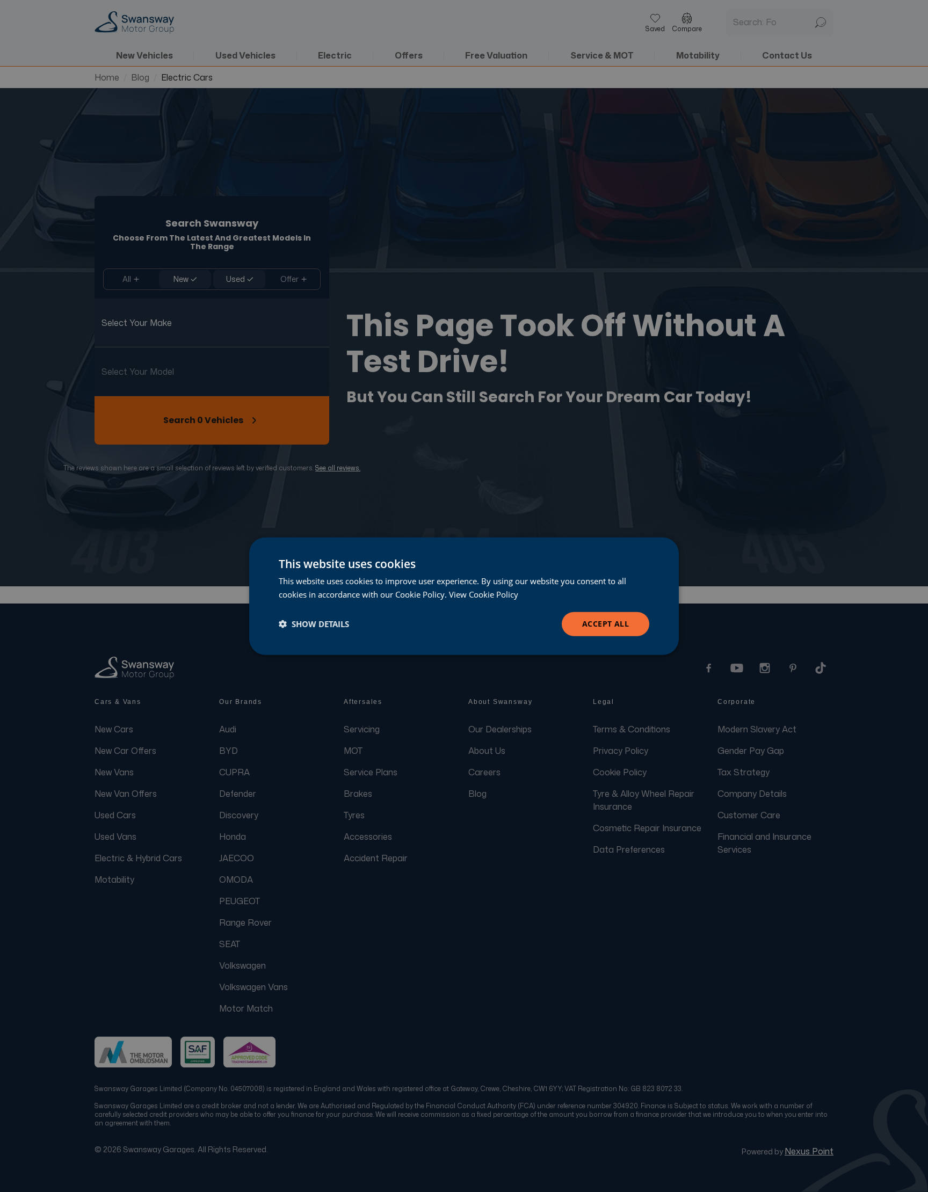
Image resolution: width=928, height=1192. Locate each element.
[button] (314, 624)
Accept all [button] (605, 624)
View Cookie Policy (483, 594)
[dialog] (464, 596)
